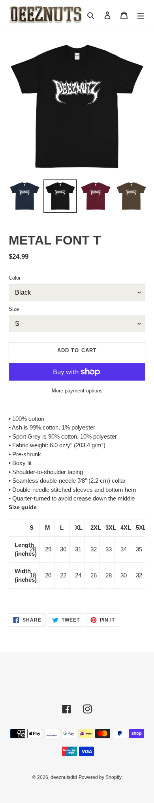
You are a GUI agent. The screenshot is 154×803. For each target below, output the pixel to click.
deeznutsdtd (64, 777)
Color (15, 278)
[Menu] (140, 15)
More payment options (77, 391)
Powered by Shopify (100, 777)
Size (14, 309)
